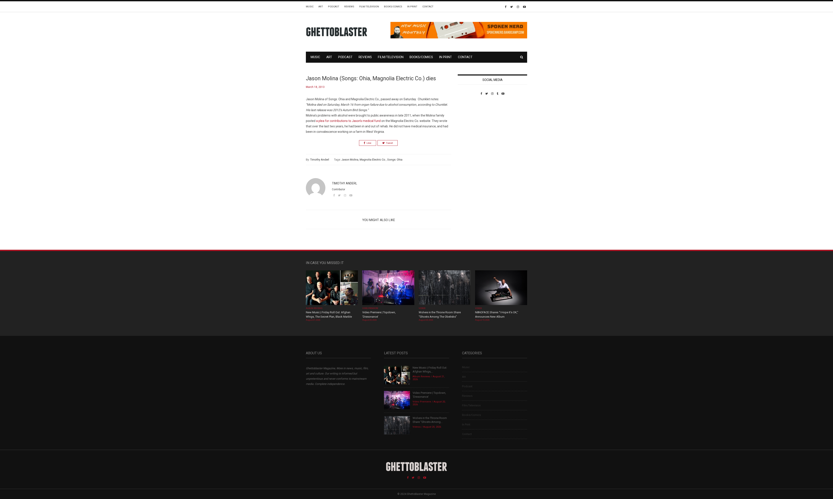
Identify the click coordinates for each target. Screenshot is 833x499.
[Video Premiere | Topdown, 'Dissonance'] (388, 288)
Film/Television (369, 6)
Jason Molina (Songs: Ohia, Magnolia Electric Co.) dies (371, 78)
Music (309, 6)
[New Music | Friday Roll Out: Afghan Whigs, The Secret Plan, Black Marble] (332, 288)
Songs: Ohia (394, 159)
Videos (422, 308)
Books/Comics (393, 6)
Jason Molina (349, 159)
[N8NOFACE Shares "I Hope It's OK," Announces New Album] (501, 288)
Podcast (333, 6)
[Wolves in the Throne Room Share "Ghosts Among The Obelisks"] (445, 288)
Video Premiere (370, 308)
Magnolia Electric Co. (373, 159)
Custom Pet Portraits (470, 125)
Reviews (349, 6)
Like (369, 143)
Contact (427, 6)
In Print (412, 6)
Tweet (389, 143)
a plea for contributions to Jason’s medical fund (348, 121)
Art (320, 6)
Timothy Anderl (319, 159)
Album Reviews (314, 308)
